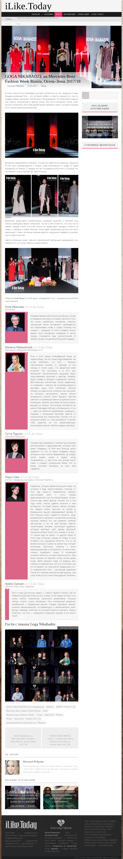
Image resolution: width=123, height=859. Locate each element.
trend (45, 711)
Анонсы (36, 14)
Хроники (48, 14)
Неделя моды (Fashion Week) (20, 714)
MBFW (50, 707)
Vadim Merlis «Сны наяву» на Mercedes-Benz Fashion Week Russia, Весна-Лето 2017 (22, 798)
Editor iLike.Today (94, 135)
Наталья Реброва (15, 86)
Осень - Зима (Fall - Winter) (50, 714)
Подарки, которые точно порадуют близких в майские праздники (53, 19)
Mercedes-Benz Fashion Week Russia (23, 711)
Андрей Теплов (56, 806)
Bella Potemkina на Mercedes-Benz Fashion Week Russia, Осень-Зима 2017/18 (23, 740)
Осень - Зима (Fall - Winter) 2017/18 (23, 718)
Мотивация (69, 14)
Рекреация (83, 14)
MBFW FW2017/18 (65, 707)
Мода (58, 14)
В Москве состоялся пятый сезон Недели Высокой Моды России (100, 127)
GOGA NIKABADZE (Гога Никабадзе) (25, 707)
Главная (7, 24)
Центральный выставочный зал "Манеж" (26, 722)
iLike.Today (98, 14)
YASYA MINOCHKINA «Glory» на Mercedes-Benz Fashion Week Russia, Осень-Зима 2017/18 (60, 740)
